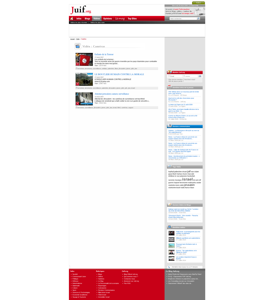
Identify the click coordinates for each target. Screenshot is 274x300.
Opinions (101, 279)
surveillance (97, 68)
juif (189, 171)
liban (116, 68)
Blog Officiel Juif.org (131, 274)
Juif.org (183, 101)
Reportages (102, 285)
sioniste (171, 185)
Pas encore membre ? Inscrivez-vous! (182, 79)
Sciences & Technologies (81, 292)
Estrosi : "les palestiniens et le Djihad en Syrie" (186, 251)
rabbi (182, 185)
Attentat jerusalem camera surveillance (112, 93)
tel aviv (196, 180)
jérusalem (122, 68)
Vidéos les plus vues (97, 22)
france (187, 188)
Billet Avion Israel (104, 292)
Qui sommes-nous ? (131, 276)
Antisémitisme (77, 283)
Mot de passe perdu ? (176, 81)
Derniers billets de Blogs (182, 205)
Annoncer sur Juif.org (131, 281)
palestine (111, 68)
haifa (183, 188)
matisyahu (192, 183)
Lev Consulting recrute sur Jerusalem (181, 281)
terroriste (81, 68)
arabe (199, 183)
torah (178, 188)
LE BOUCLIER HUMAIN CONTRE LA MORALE (119, 74)
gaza (170, 174)
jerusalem (189, 185)
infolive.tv (172, 176)
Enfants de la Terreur (104, 54)
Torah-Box (182, 212)
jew (136, 68)
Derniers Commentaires (106, 290)
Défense (75, 281)
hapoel (176, 183)
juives (128, 68)
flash (174, 174)
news (177, 185)
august (130, 107)
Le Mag (100, 281)
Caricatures (102, 288)
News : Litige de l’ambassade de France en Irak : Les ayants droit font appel (183, 150)
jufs (126, 88)
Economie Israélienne (79, 295)
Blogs (100, 274)
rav (178, 176)
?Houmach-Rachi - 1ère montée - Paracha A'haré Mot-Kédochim (183, 216)
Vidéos (100, 276)
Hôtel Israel (102, 295)
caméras (124, 107)
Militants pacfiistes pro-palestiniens (188, 238)
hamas (179, 174)
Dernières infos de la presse (183, 87)
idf (200, 180)
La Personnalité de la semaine (108, 283)
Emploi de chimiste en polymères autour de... (183, 279)
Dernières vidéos (179, 227)
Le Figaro (182, 106)
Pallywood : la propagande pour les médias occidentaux (188, 232)
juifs (132, 68)
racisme (171, 180)
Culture (74, 288)
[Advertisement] (138, 30)
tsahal (171, 171)
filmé (119, 107)
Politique (75, 279)
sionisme (172, 187)
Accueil (72, 39)
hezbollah (191, 176)
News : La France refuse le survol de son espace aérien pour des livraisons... (182, 137)
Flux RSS (127, 283)
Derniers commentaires (181, 126)
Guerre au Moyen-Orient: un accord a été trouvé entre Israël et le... (182, 116)
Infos (72, 271)
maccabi (191, 174)
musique (178, 180)
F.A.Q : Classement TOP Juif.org (179, 276)
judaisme (183, 176)
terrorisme (88, 68)
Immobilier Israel (103, 297)
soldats (104, 68)
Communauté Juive (79, 276)
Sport (74, 290)
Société (75, 274)
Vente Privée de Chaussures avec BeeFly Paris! (185, 274)
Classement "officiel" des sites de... (180, 283)
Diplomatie (76, 285)
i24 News (183, 95)
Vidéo (77, 39)
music (185, 174)
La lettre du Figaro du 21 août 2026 (180, 104)
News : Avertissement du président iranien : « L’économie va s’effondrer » (184, 157)
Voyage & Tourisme (79, 297)
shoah (184, 172)
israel (133, 88)
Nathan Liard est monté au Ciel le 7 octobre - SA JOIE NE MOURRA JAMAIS (183, 210)
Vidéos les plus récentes (78, 22)
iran (192, 172)
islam (196, 172)
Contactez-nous (129, 279)
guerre (171, 183)
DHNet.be (183, 119)
